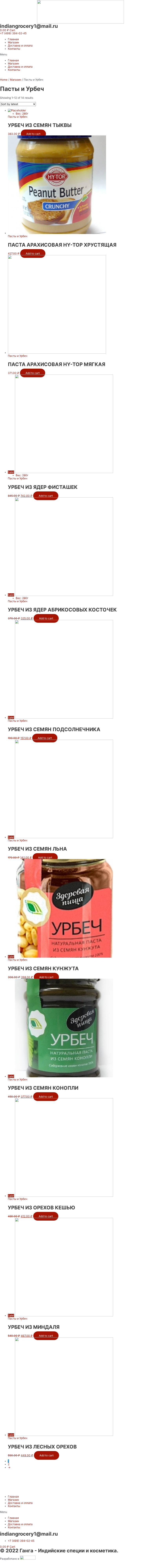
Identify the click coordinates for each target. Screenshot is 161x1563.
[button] (13, 33)
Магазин (13, 42)
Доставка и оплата (20, 45)
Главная (13, 39)
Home (3, 79)
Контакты (14, 48)
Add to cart (33, 133)
